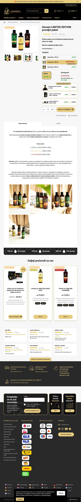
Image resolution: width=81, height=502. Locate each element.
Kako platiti (6, 444)
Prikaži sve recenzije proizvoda (40, 359)
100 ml (37, 303)
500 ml (43, 303)
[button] (34, 323)
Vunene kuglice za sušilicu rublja (53, 102)
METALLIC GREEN (37, 147)
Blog (5, 446)
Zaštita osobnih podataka (10, 426)
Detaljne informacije (47, 48)
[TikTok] (70, 428)
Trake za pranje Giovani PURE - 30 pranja (55, 94)
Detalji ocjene (62, 34)
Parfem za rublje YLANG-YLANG (17, 334)
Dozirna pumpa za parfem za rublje (54, 87)
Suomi (8, 493)
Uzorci (36, 334)
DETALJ (40, 316)
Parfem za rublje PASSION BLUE (42, 350)
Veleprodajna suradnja (9, 439)
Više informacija (46, 495)
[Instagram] (62, 428)
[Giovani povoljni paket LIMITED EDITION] (19, 229)
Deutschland (59, 484)
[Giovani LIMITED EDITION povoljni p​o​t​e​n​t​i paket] (19, 199)
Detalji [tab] (58, 123)
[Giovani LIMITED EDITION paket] (40, 199)
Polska (45, 484)
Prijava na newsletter (32, 410)
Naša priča (6, 436)
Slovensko (9, 484)
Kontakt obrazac (66, 434)
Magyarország (35, 484)
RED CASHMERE (37, 154)
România (9, 487)
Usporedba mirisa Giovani (10, 460)
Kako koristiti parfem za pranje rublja (9, 450)
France (69, 490)
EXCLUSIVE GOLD (37, 151)
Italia (32, 487)
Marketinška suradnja (9, 441)
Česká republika (23, 484)
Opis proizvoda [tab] (23, 123)
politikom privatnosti (30, 406)
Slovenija (46, 487)
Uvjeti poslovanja (8, 424)
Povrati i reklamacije (8, 429)
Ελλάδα (70, 487)
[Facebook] (59, 428)
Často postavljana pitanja (10, 457)
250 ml (65, 305)
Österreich (70, 484)
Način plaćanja (7, 431)
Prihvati (61, 493)
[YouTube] (66, 428)
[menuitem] (10, 17)
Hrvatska (21, 487)
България (58, 487)
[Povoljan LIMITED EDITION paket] (62, 199)
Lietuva (9, 490)
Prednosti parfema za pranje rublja (11, 454)
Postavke (20, 499)
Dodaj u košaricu (64, 109)
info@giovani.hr (65, 424)
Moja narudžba (7, 434)
